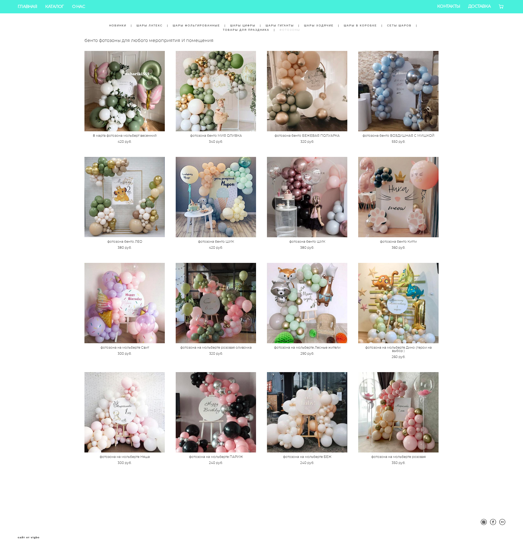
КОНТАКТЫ (448, 6)
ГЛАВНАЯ (27, 7)
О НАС (78, 7)
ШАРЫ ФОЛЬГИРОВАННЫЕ (196, 25)
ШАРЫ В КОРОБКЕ (360, 25)
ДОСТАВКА (479, 6)
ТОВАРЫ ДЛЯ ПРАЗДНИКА (246, 29)
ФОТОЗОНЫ (289, 29)
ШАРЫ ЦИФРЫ (243, 25)
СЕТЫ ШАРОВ (399, 25)
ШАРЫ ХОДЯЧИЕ (319, 25)
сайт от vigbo (28, 537)
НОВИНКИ (117, 25)
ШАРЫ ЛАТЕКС (149, 25)
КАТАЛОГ (54, 7)
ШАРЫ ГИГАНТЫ (280, 25)
